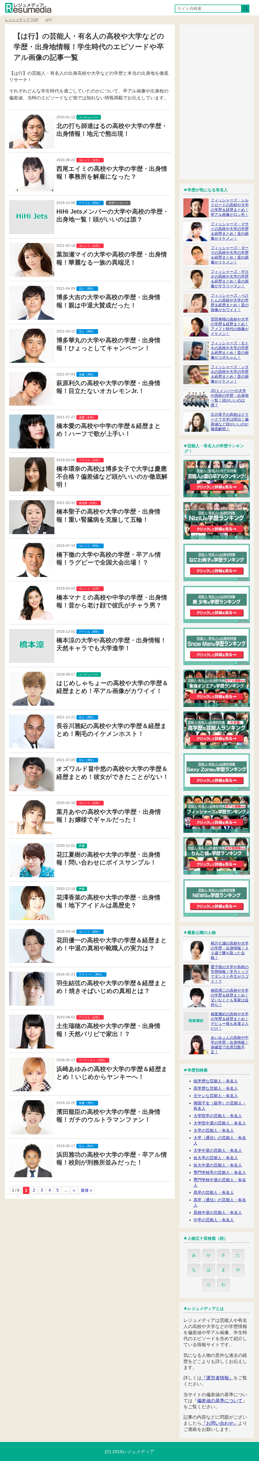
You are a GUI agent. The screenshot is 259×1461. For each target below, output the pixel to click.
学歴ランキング (118, 202)
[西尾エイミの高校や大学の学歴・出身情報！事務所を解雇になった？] (31, 188)
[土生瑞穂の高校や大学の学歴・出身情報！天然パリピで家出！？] (31, 1045)
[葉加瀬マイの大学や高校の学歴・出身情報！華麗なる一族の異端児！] (31, 274)
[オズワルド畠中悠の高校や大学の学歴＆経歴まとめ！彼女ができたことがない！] (31, 788)
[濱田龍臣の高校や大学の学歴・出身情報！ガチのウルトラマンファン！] (31, 1131)
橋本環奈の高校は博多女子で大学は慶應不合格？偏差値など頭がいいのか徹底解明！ (111, 476)
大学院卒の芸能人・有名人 (217, 1116)
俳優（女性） (87, 417)
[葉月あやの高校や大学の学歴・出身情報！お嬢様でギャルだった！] (31, 831)
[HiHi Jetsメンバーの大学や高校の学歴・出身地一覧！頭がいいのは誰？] (31, 231)
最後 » (86, 1190)
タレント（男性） (90, 545)
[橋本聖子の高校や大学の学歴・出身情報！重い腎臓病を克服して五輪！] (31, 531)
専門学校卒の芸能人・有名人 (219, 1172)
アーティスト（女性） (93, 1060)
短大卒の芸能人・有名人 (215, 1158)
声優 (81, 845)
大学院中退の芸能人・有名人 (219, 1123)
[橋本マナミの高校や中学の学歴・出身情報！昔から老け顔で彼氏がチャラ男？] (31, 617)
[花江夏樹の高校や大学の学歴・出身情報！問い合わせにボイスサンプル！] (31, 874)
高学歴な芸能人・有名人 (215, 1088)
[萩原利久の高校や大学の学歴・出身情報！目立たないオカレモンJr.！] (31, 402)
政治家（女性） (88, 502)
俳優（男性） (87, 374)
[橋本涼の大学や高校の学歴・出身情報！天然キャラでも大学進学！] (31, 660)
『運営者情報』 (217, 1377)
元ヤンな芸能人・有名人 (215, 1096)
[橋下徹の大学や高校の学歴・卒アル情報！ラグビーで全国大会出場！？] (31, 574)
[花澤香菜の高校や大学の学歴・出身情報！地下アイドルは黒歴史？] (31, 917)
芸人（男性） (87, 288)
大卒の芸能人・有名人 (213, 1130)
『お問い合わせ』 (220, 1423)
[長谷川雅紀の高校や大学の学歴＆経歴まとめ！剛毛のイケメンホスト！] (31, 745)
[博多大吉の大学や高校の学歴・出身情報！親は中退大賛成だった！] (31, 316)
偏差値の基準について (220, 1400)
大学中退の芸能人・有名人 (217, 1150)
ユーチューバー (88, 117)
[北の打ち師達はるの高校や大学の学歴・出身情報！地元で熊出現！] (31, 145)
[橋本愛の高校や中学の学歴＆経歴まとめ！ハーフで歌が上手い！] (31, 445)
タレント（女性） (90, 160)
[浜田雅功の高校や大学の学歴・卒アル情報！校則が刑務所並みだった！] (31, 1174)
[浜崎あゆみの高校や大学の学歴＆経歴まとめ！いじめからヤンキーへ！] (31, 1088)
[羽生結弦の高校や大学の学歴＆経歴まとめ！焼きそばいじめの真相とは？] (31, 1002)
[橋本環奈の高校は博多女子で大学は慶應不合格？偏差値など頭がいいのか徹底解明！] (31, 488)
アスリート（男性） (91, 974)
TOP (21, 20)
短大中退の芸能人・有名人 (217, 1165)
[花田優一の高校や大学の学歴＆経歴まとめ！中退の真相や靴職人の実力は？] (31, 960)
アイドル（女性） (90, 460)
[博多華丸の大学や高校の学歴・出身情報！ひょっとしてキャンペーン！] (31, 360)
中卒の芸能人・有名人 (213, 1220)
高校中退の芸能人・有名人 (217, 1212)
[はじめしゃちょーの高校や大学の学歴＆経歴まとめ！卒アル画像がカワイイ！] (31, 702)
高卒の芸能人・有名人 (213, 1192)
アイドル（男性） (90, 202)
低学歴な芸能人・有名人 (215, 1081)
